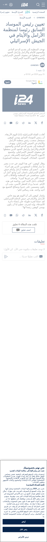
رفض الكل (23, 529)
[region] (23, 501)
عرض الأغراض (23, 537)
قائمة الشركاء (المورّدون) (35, 485)
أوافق (24, 522)
